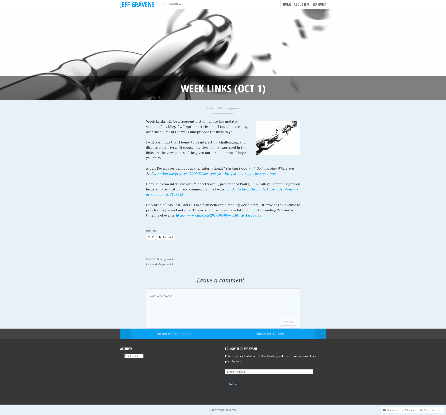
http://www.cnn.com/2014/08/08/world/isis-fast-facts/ (219, 215)
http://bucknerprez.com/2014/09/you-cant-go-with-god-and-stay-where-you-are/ (214, 173)
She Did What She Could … (175, 333)
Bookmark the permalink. (160, 264)
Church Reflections (270, 333)
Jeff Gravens (137, 4)
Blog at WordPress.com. (223, 410)
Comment (288, 321)
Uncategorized (165, 259)
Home (287, 4)
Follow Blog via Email (241, 348)
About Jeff (301, 4)
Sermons (319, 4)
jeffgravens (234, 108)
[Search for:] (183, 3)
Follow (233, 384)
